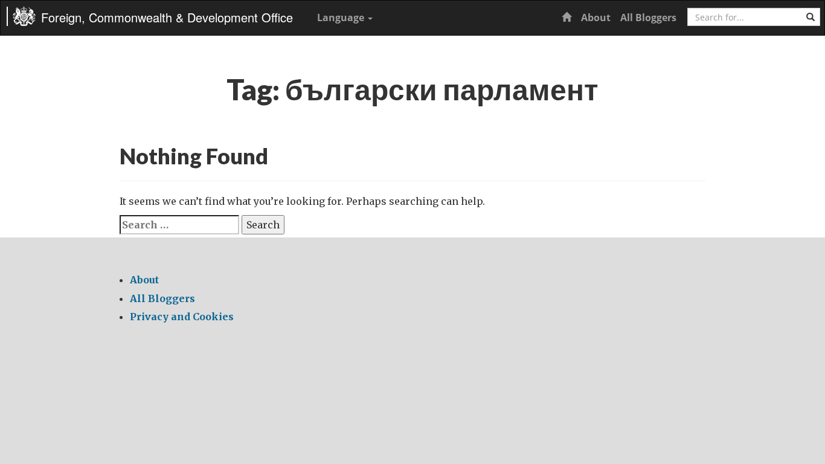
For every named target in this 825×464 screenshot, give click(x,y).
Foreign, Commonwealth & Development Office (167, 17)
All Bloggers (648, 17)
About (596, 17)
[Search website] (810, 17)
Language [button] (342, 17)
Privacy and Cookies (182, 317)
